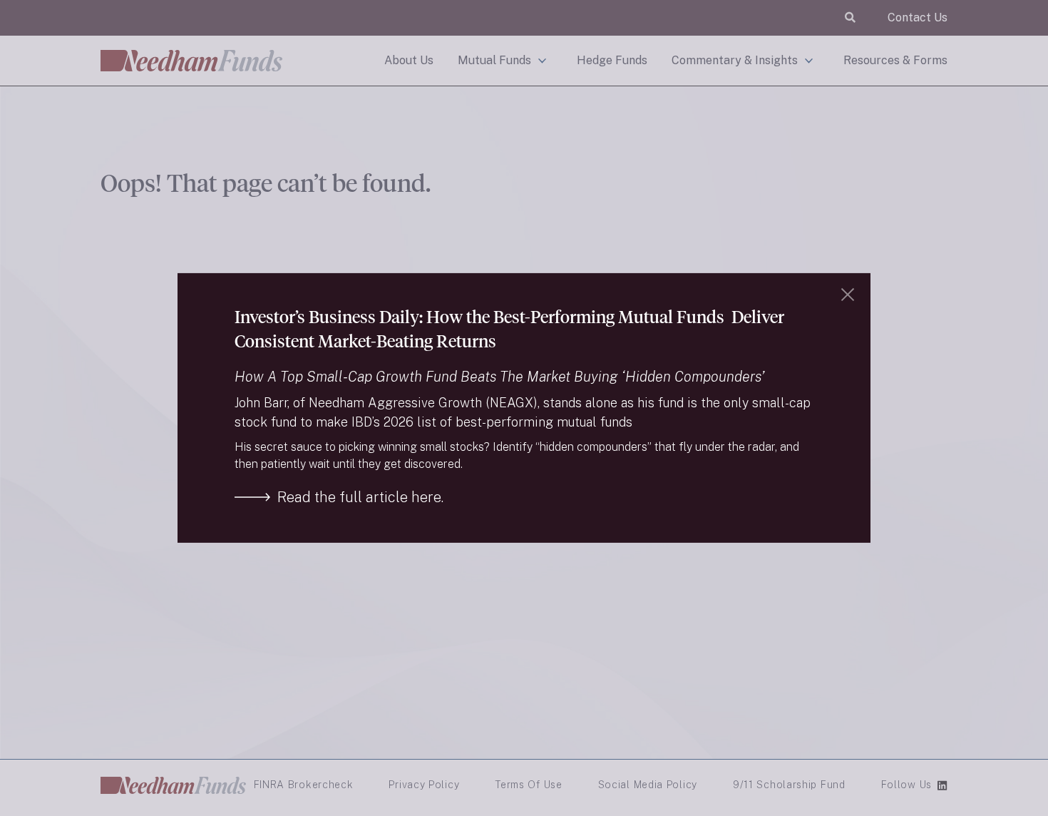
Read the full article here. (360, 497)
